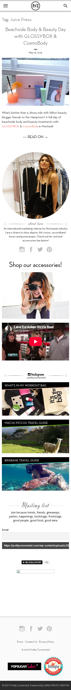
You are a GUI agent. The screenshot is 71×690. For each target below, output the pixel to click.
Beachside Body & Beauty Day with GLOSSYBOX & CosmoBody (35, 37)
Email (5, 530)
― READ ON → (35, 137)
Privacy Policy (46, 642)
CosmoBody (30, 126)
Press (20, 642)
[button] (65, 6)
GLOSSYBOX (10, 126)
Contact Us (31, 642)
